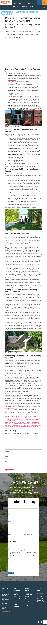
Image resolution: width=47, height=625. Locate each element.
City (9, 534)
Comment (7, 435)
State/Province (28, 534)
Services (29, 3)
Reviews (31, 6)
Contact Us (24, 6)
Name (7, 451)
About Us (21, 3)
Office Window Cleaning (15, 558)
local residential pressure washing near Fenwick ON (20, 420)
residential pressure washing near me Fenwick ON (22, 426)
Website (7, 461)
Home (15, 3)
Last (25, 511)
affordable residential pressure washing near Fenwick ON (22, 416)
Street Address (12, 521)
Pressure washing (12, 80)
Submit (11, 572)
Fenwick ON (10, 37)
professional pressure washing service (26, 245)
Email (6, 456)
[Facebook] (38, 622)
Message (10, 561)
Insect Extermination (30, 555)
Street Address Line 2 (13, 528)
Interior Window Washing (31, 550)
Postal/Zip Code (12, 541)
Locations (15, 6)
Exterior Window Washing (16, 550)
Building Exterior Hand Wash (15, 553)
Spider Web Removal (15, 555)
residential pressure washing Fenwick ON (16, 425)
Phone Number (12, 514)
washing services (21, 134)
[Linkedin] (41, 622)
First (9, 511)
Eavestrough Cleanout (31, 552)
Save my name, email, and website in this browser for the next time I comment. (23, 467)
